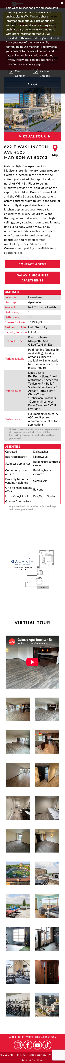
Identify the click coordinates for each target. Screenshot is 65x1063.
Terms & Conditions (33, 1060)
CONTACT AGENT (33, 264)
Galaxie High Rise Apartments (32, 278)
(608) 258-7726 (48, 1037)
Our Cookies (20, 73)
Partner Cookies (45, 73)
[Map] (55, 152)
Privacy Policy (14, 59)
